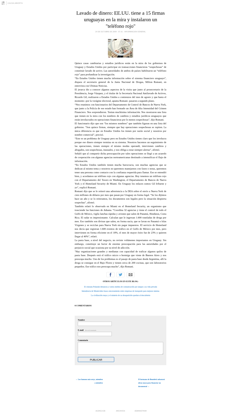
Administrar (141, 411)
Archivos (120, 411)
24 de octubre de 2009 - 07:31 (109, 32)
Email (131, 274)
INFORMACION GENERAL (135, 32)
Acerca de (100, 411)
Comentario (83, 340)
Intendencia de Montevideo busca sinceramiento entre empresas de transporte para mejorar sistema (120, 291)
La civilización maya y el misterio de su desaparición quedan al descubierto (120, 295)
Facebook (110, 274)
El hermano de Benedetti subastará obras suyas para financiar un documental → (151, 382)
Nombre (81, 320)
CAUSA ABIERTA (15, 3)
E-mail (87, 330)
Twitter (120, 274)
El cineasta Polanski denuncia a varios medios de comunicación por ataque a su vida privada (120, 287)
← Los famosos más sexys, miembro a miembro (89, 381)
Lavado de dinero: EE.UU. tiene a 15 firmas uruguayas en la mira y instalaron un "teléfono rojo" (120, 19)
